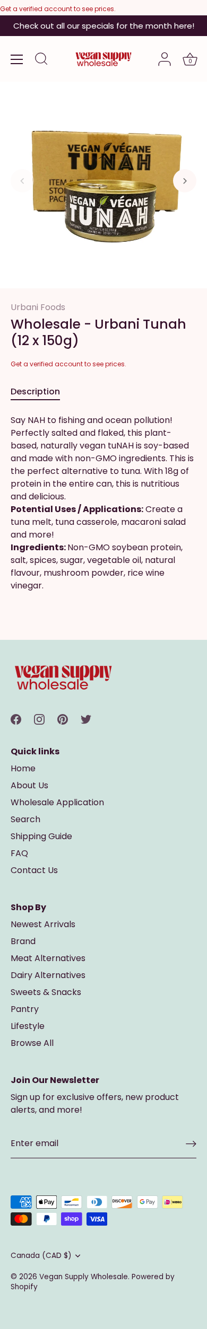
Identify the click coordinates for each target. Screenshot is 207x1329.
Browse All (32, 1043)
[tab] (41, 391)
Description (35, 391)
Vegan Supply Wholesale (83, 1277)
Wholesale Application (57, 802)
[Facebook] (16, 718)
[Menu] (17, 59)
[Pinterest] (62, 718)
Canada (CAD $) (41, 1255)
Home (23, 768)
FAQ (19, 853)
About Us (29, 785)
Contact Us (34, 870)
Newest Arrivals (43, 924)
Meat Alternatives (48, 958)
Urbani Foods (38, 307)
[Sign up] (191, 1143)
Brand (23, 941)
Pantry (25, 1009)
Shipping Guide (41, 836)
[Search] (41, 60)
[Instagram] (39, 718)
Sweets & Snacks (46, 992)
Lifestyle (28, 1026)
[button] (22, 180)
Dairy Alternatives (48, 975)
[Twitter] (86, 718)
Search (25, 819)
